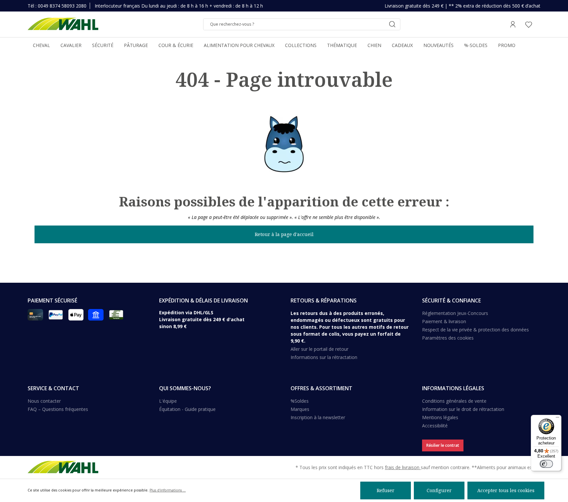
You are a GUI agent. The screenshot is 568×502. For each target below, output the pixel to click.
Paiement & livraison (444, 321)
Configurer (439, 490)
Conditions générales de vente (454, 401)
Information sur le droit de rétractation (463, 409)
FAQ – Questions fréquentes (58, 409)
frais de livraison (403, 467)
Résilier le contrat (442, 445)
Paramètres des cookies (448, 338)
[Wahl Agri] (63, 24)
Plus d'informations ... (168, 490)
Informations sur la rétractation (324, 357)
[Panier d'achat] (538, 24)
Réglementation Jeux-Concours (455, 313)
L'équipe (168, 401)
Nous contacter (44, 401)
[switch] (546, 464)
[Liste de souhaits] (528, 24)
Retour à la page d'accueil (284, 234)
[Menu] (557, 419)
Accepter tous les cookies (505, 490)
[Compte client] (513, 24)
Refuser (385, 490)
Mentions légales (440, 417)
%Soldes (300, 401)
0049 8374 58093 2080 (62, 6)
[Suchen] (392, 24)
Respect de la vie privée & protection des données (475, 329)
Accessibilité (435, 425)
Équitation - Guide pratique (187, 409)
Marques (300, 409)
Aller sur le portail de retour (319, 349)
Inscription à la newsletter (318, 417)
